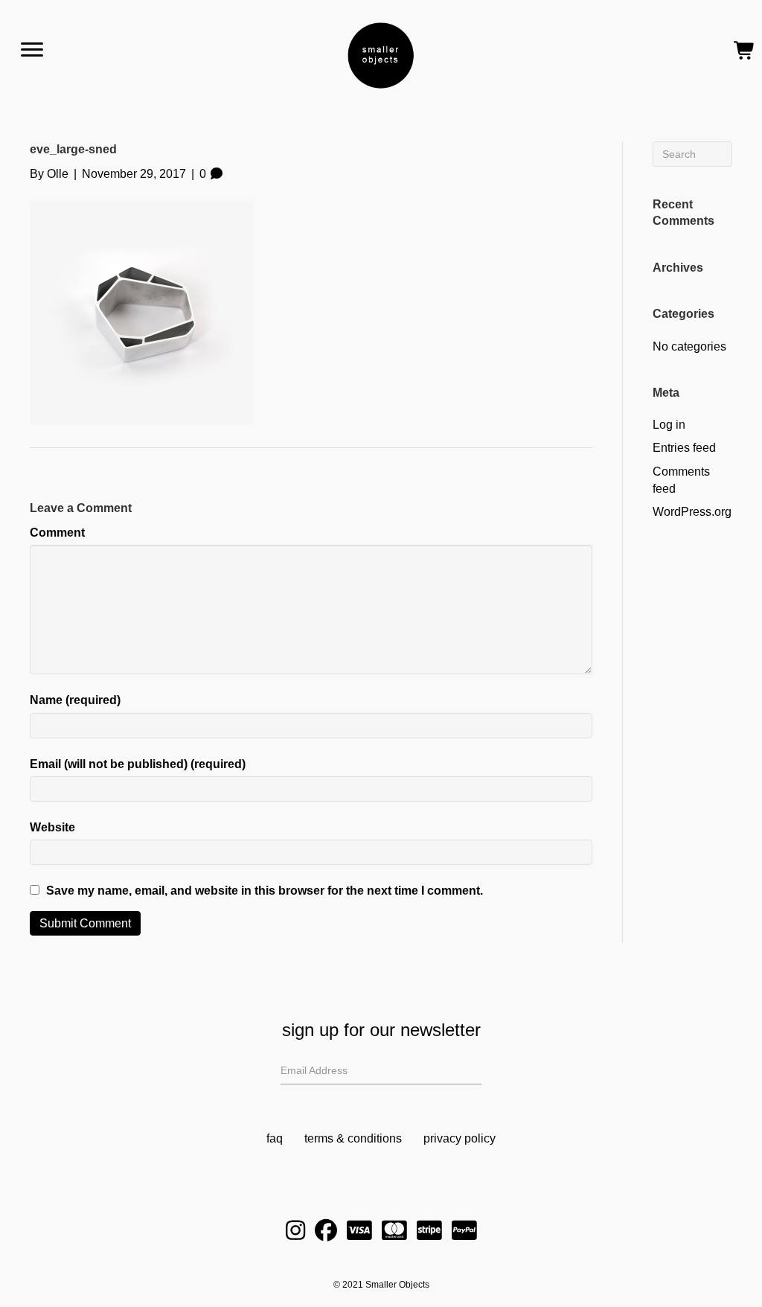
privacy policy (459, 1138)
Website (52, 827)
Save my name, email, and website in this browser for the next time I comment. (264, 890)
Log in (669, 424)
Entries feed (684, 447)
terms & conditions (353, 1138)
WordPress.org (692, 511)
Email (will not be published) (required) (138, 764)
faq (274, 1138)
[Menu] (32, 50)
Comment (57, 532)
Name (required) (75, 700)
